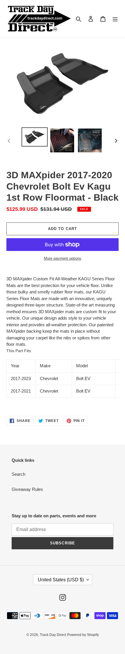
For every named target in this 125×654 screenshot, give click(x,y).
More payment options (62, 258)
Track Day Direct (53, 635)
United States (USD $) (61, 579)
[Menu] (115, 19)
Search (18, 474)
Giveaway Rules (27, 489)
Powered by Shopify (83, 635)
